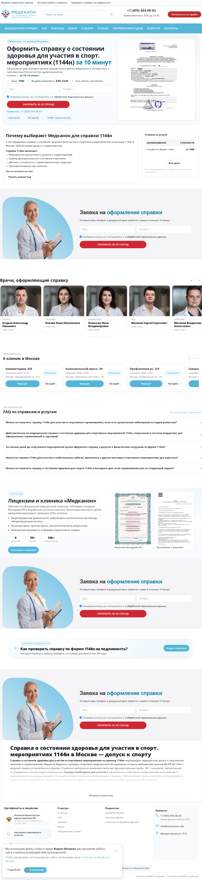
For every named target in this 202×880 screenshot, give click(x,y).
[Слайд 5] (99, 336)
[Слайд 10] (112, 336)
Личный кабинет (114, 817)
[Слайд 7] (104, 336)
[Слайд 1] (89, 336)
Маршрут (23, 383)
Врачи (60, 826)
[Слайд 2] (92, 336)
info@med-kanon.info (172, 826)
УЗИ (59, 817)
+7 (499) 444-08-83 (141, 10)
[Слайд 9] (109, 336)
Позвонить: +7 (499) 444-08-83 (24, 111)
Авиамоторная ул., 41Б (173, 833)
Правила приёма (114, 812)
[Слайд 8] (107, 336)
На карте (50, 383)
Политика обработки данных (150, 876)
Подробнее (13, 869)
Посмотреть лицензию (23, 550)
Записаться (154, 163)
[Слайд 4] (97, 336)
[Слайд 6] (102, 336)
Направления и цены (69, 831)
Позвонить (50, 373)
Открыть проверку (176, 648)
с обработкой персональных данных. (73, 97)
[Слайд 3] (94, 336)
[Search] (111, 14)
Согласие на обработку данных (122, 822)
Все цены (174, 163)
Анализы (62, 822)
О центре (62, 812)
